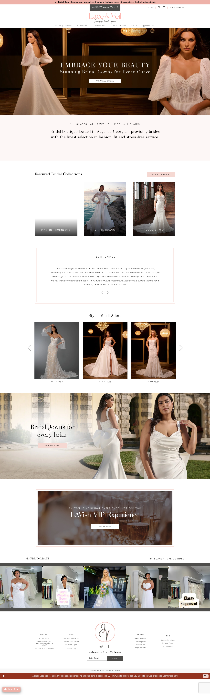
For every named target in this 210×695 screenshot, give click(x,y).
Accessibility (168, 646)
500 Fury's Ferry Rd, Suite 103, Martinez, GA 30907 (44, 643)
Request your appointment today (86, 2)
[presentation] (56, 352)
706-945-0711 (44, 638)
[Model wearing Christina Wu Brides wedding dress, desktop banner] (105, 71)
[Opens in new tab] (21, 587)
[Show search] (159, 7)
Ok (205, 676)
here (176, 676)
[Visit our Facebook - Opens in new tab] (109, 646)
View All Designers (161, 174)
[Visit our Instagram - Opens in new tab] (101, 646)
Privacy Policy (167, 643)
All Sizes (97, 124)
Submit (115, 658)
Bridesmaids (140, 645)
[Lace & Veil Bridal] (105, 18)
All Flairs (132, 124)
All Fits (114, 124)
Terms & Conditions (168, 640)
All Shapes (78, 124)
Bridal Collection (140, 639)
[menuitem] (105, 7)
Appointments (140, 648)
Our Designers (140, 642)
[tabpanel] (105, 209)
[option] (153, 352)
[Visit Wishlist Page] (163, 7)
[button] (150, 7)
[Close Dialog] (3, 676)
